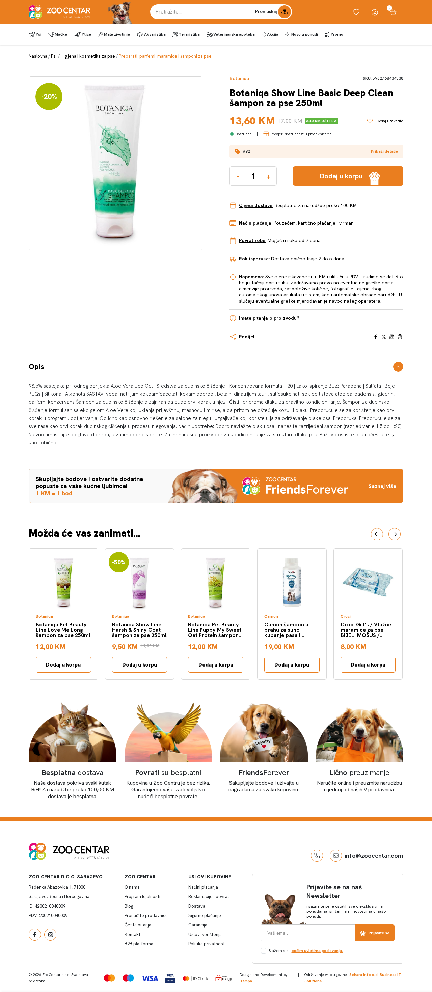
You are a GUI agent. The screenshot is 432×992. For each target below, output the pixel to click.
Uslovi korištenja (205, 934)
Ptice (86, 34)
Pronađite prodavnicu (146, 915)
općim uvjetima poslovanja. (317, 951)
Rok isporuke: (254, 259)
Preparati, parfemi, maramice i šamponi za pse (165, 56)
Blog (129, 906)
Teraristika (189, 34)
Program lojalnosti (142, 896)
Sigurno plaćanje (204, 915)
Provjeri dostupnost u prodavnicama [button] (301, 134)
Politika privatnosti (207, 944)
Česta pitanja (138, 925)
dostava (72, 772)
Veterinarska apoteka (234, 34)
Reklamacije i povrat (208, 896)
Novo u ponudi (304, 34)
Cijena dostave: (256, 205)
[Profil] (375, 11)
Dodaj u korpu (63, 664)
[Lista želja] (356, 12)
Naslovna (38, 56)
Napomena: (251, 276)
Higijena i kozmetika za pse (88, 56)
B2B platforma (139, 944)
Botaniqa (239, 78)
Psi (38, 34)
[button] (316, 151)
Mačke (61, 34)
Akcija (272, 34)
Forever (264, 772)
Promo (337, 34)
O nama (132, 887)
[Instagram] (50, 935)
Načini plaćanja (203, 887)
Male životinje (117, 34)
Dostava (196, 906)
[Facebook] (35, 935)
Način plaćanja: (255, 223)
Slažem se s (306, 951)
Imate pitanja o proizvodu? (269, 318)
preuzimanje (359, 772)
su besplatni (168, 772)
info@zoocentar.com (374, 855)
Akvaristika (155, 34)
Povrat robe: (252, 240)
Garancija (197, 925)
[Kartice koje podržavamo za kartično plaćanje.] (109, 978)
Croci (346, 616)
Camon (271, 616)
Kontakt (132, 934)
